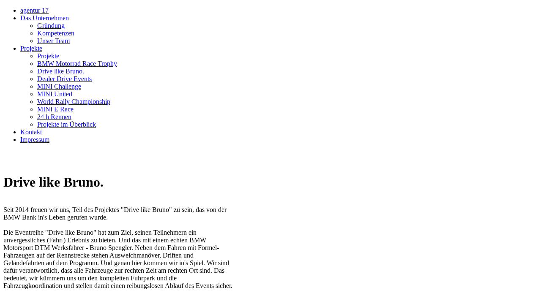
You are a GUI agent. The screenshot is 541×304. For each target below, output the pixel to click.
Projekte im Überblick (66, 124)
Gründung (51, 25)
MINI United (54, 94)
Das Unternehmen (44, 18)
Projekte (31, 48)
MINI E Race (55, 109)
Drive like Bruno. (60, 71)
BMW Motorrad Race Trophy (77, 63)
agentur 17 (34, 10)
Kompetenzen (55, 33)
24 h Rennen (54, 116)
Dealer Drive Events (64, 78)
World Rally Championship (73, 101)
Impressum (34, 139)
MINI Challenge (59, 86)
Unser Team (53, 40)
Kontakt (31, 132)
